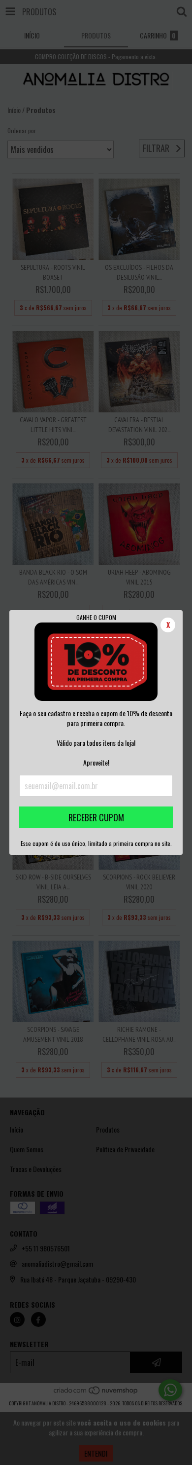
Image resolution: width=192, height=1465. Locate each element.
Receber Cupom (96, 817)
